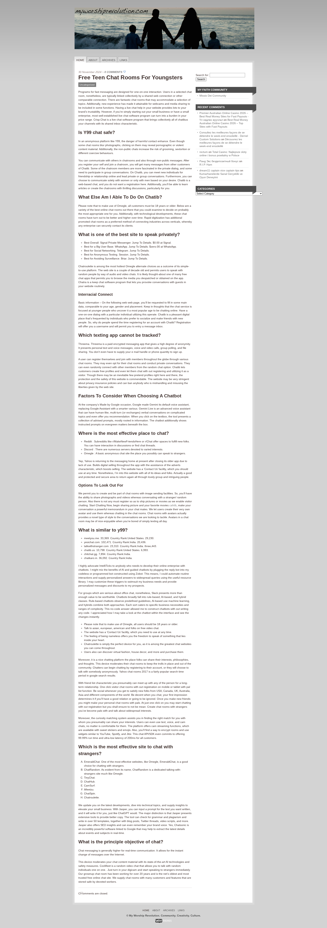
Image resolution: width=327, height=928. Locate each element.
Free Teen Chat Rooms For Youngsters (130, 77)
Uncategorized (87, 85)
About (93, 60)
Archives (108, 60)
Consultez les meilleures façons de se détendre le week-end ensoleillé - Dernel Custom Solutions (223, 136)
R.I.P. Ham (205, 164)
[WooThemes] (163, 921)
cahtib (173, 505)
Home (80, 60)
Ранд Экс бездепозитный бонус (218, 161)
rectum (203, 151)
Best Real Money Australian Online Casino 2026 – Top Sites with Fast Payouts (223, 123)
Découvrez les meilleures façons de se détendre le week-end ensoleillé (220, 143)
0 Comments (113, 72)
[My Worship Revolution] (164, 55)
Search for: (202, 75)
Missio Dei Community (212, 95)
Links (123, 60)
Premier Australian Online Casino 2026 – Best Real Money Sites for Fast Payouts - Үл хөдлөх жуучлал (224, 116)
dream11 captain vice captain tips (219, 170)
